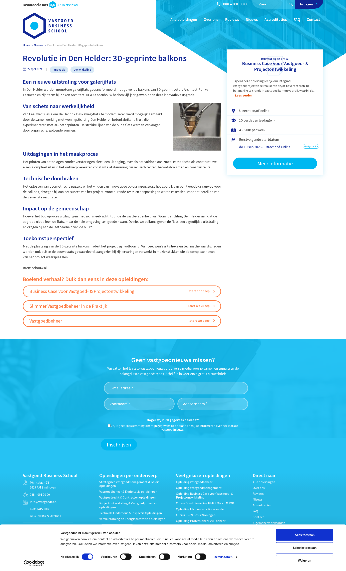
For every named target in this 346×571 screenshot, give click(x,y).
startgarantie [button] (311, 146)
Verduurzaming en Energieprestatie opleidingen (132, 519)
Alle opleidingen (183, 19)
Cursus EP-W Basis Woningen (195, 515)
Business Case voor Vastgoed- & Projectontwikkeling (275, 66)
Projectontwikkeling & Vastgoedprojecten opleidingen (128, 505)
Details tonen (223, 556)
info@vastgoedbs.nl (43, 502)
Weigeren (304, 560)
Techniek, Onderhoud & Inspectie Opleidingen (130, 513)
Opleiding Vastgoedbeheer (194, 482)
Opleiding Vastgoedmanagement (199, 488)
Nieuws (252, 19)
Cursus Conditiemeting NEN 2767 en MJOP (205, 503)
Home (26, 45)
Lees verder (243, 95)
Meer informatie (275, 163)
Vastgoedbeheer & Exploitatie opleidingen (128, 492)
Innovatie (59, 69)
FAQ (297, 19)
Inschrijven (119, 444)
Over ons (211, 19)
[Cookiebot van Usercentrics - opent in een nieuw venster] (33, 563)
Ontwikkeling (82, 69)
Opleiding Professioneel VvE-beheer (200, 521)
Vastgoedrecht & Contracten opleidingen (127, 497)
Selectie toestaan (305, 547)
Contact (313, 19)
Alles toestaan (305, 535)
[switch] (126, 556)
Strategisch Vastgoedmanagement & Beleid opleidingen (129, 484)
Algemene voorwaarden (269, 523)
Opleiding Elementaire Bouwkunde (200, 509)
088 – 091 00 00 (235, 3)
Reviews (232, 19)
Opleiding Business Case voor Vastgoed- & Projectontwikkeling (204, 495)
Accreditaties (276, 19)
